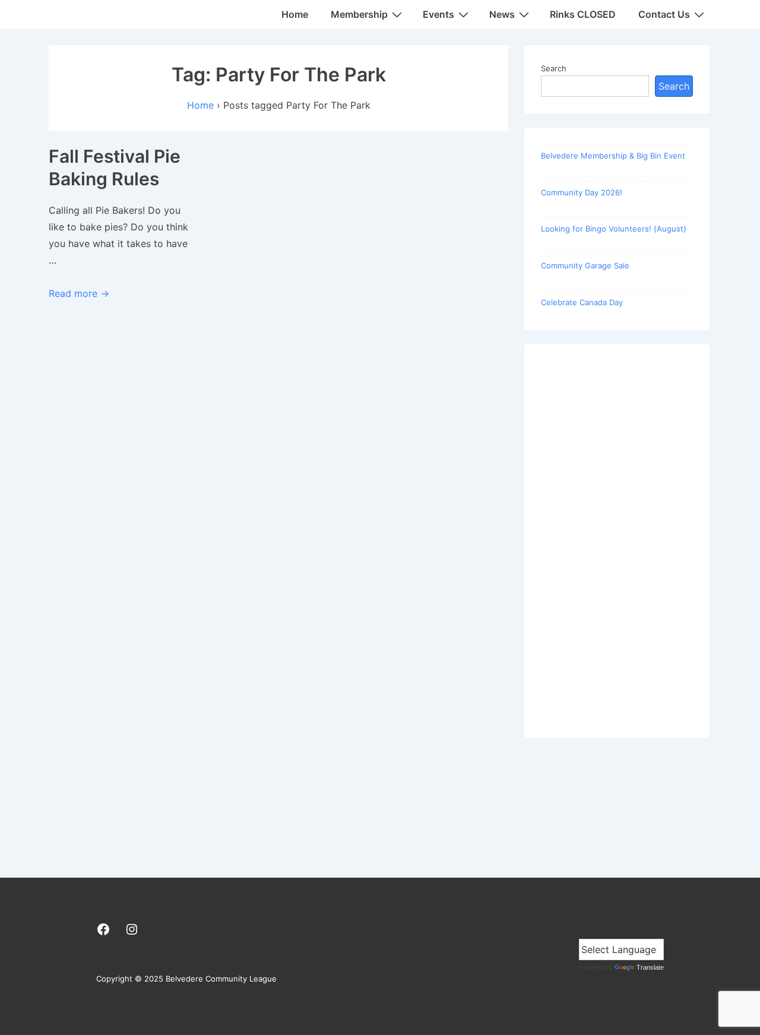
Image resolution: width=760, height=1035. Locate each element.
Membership (359, 14)
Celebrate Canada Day (582, 302)
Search (553, 68)
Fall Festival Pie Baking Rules (114, 167)
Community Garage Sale (585, 265)
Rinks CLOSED (583, 14)
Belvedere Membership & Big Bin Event (613, 155)
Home (294, 14)
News (502, 14)
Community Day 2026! (581, 192)
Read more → (79, 293)
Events (438, 14)
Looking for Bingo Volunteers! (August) (613, 228)
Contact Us (664, 14)
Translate (650, 967)
